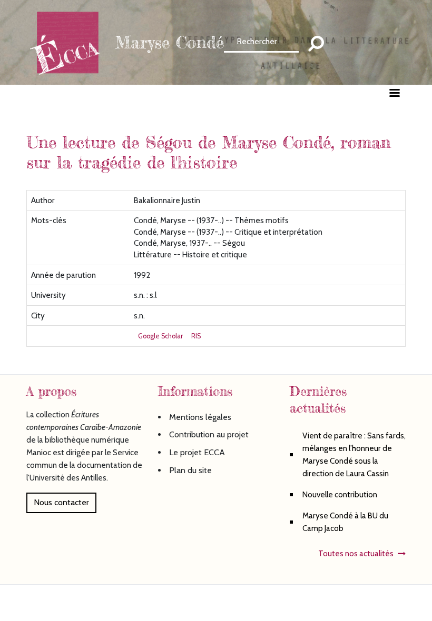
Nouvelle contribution (339, 494)
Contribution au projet (209, 434)
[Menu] (394, 94)
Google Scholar (160, 336)
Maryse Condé (169, 42)
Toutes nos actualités (356, 553)
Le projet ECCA (197, 452)
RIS (196, 336)
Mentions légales (200, 417)
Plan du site (190, 470)
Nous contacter (61, 502)
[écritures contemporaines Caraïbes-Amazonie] (68, 41)
